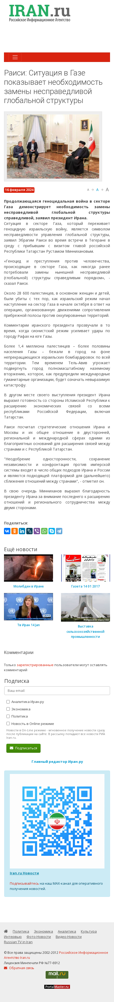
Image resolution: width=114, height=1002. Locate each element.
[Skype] (52, 531)
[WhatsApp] (44, 531)
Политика (19, 716)
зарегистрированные (35, 664)
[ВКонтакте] (7, 531)
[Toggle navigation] (15, 57)
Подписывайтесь (24, 883)
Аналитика (67, 931)
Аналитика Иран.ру (27, 701)
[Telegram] (59, 531)
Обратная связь (21, 968)
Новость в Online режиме (32, 723)
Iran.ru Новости (24, 873)
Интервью (13, 936)
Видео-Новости (69, 936)
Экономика (20, 709)
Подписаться (25, 748)
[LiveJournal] (29, 531)
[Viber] (37, 531)
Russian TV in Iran (18, 941)
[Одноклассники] (14, 531)
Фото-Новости (39, 936)
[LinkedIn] (22, 531)
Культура (89, 931)
